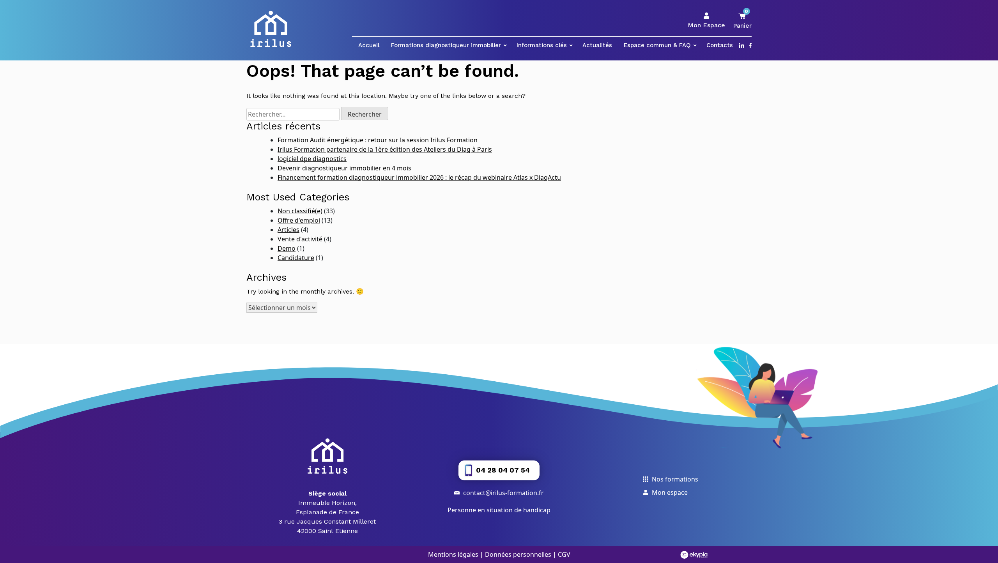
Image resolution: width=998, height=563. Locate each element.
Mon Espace (706, 25)
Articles (288, 229)
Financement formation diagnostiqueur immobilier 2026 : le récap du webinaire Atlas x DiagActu (419, 177)
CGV (564, 554)
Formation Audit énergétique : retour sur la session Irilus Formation (378, 140)
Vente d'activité (300, 239)
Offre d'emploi (299, 220)
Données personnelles (518, 554)
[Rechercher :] (293, 114)
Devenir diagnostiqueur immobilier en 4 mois (344, 168)
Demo (287, 248)
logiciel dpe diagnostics (312, 158)
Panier (742, 20)
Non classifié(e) (300, 211)
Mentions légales (453, 554)
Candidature (296, 257)
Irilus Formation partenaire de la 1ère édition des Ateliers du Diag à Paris (385, 149)
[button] (499, 470)
